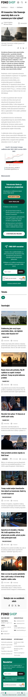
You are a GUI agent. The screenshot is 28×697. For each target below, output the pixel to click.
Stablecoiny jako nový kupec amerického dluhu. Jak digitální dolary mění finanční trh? (12, 331)
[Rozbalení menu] (26, 2)
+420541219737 (20, 621)
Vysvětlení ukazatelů (6, 651)
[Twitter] (16, 606)
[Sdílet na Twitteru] (20, 48)
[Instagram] (12, 606)
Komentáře (5, 459)
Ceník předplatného (19, 646)
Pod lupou (19, 7)
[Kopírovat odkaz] (26, 48)
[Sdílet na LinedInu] (23, 48)
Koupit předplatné (14, 201)
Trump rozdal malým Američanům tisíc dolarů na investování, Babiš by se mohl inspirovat (13, 491)
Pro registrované (8, 355)
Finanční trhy (5, 337)
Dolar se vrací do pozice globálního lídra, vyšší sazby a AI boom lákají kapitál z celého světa (13, 576)
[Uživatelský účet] (18, 2)
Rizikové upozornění (5, 175)
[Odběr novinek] (14, 272)
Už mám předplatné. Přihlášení (14, 233)
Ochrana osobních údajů (14, 283)
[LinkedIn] (19, 606)
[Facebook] (9, 606)
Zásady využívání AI (6, 653)
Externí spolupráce (19, 652)
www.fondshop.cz (21, 630)
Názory (12, 7)
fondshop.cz (4, 7)
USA (3, 297)
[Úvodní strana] (14, 614)
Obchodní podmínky (6, 642)
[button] (22, 693)
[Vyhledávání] (22, 2)
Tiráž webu (17, 655)
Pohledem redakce (6, 497)
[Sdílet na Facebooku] (18, 48)
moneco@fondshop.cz (20, 628)
